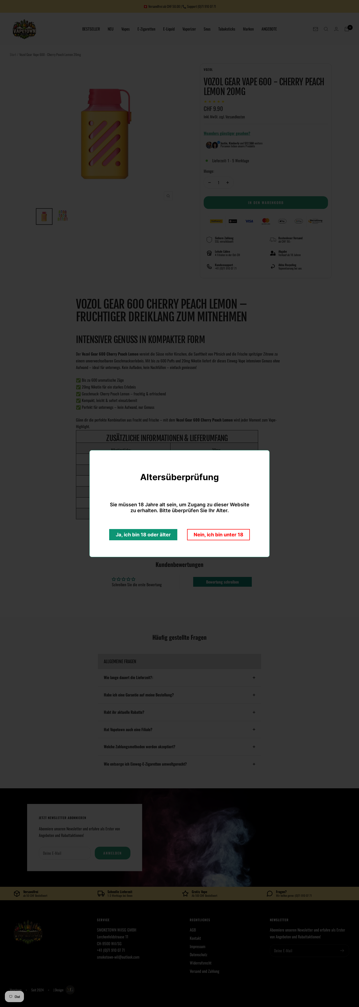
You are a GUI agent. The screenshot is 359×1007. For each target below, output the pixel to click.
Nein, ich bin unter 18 (218, 535)
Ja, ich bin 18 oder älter (143, 535)
